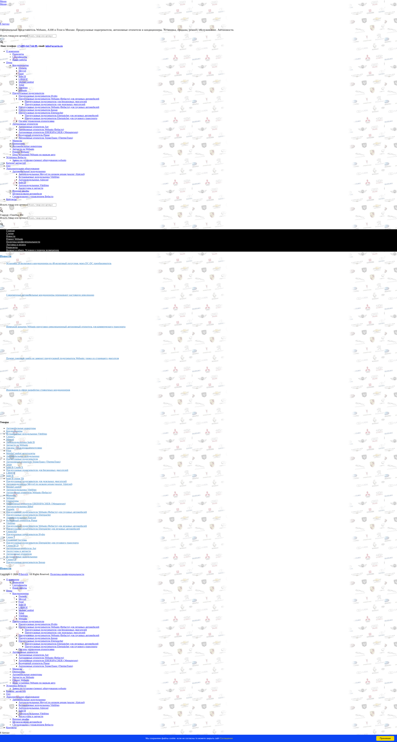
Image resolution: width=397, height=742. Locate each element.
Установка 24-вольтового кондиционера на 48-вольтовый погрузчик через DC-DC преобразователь (58, 263)
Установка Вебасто (16, 157)
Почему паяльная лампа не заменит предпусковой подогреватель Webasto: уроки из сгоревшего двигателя (62, 358)
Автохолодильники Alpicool (33, 179)
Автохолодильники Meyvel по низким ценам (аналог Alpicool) (52, 174)
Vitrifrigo (23, 87)
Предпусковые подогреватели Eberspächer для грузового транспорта (61, 118)
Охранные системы (16, 540)
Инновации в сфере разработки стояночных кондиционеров (38, 390)
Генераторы (18, 143)
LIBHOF (23, 79)
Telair (21, 84)
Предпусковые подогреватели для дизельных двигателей (55, 104)
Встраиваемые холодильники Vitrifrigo (39, 177)
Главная (10, 230)
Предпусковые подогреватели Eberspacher (41, 112)
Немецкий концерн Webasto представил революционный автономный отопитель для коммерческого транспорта (65, 326)
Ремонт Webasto (20, 151)
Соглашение (226, 738)
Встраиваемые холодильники (21, 556)
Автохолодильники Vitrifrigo (34, 185)
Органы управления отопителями (36, 121)
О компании (12, 51)
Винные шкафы (20, 191)
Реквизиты (18, 54)
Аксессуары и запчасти (31, 188)
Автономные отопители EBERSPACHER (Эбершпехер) (48, 132)
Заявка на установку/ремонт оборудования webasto (39, 160)
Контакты (11, 199)
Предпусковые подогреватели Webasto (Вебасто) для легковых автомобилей (59, 98)
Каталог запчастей (16, 163)
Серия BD (11, 531)
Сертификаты (19, 57)
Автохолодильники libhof (19, 506)
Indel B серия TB (15, 478)
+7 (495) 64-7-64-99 (27, 46)
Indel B (22, 76)
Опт (8, 165)
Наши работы (19, 59)
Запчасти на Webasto (23, 149)
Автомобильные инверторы (27, 146)
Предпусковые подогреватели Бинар (38, 110)
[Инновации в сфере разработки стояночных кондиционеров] (17, 404)
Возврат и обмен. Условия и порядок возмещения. (32, 250)
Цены (9, 62)
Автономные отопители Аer (34, 126)
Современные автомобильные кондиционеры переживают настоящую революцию (50, 295)
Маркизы (17, 140)
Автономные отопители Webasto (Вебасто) (41, 129)
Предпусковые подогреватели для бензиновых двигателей (56, 101)
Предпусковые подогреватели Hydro (38, 96)
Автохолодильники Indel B (20, 442)
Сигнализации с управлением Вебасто (32, 196)
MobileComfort (26, 82)
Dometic (23, 68)
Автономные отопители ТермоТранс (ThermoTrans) (46, 138)
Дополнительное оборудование (22, 168)
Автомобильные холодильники (29, 171)
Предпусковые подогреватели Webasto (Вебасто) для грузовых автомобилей (59, 107)
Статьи (10, 233)
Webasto (23, 90)
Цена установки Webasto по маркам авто (33, 154)
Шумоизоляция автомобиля (27, 193)
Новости (10, 236)
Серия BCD (12, 545)
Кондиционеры (20, 65)
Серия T (10, 537)
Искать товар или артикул (14, 35)
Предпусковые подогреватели (28, 93)
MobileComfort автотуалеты (20, 453)
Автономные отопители (25, 124)
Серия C (10, 436)
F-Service (4, 24)
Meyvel (22, 70)
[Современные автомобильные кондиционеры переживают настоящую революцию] (17, 309)
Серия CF (11, 559)
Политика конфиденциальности (23, 241)
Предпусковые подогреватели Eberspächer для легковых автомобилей (61, 115)
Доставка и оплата (16, 244)
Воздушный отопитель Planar (34, 135)
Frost (21, 73)
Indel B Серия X (14, 467)
